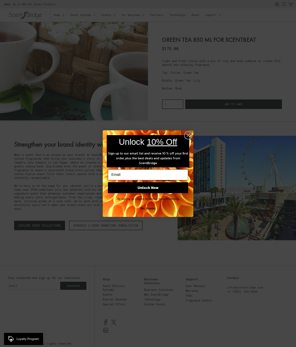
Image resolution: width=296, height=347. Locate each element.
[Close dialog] (188, 135)
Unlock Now (148, 187)
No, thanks (148, 208)
